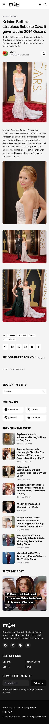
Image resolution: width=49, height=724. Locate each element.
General (6, 667)
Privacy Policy (29, 707)
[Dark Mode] (40, 4)
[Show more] (38, 347)
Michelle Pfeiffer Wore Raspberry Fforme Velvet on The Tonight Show (31, 556)
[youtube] (28, 645)
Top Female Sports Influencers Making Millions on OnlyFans (31, 437)
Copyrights (8, 711)
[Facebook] (12, 347)
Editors (17, 707)
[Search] (45, 4)
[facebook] (5, 645)
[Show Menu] (4, 4)
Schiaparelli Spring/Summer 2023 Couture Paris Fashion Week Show (31, 471)
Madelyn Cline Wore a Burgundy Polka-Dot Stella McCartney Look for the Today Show (31, 539)
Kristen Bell (22, 335)
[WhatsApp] (25, 347)
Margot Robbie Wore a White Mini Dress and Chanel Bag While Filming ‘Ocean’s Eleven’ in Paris (30, 522)
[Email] (32, 347)
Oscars (32, 335)
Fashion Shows (33, 662)
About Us (7, 707)
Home (5, 16)
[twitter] (13, 645)
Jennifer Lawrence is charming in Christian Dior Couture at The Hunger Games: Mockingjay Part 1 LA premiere (30, 454)
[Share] (43, 53)
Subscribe (38, 683)
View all (41, 358)
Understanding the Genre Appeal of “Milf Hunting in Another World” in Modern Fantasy (31, 489)
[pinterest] (20, 645)
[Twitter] (19, 347)
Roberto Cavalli (9, 339)
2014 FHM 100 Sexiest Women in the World (28, 505)
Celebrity (13, 16)
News (28, 667)
